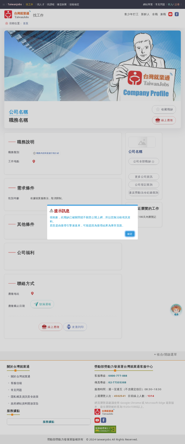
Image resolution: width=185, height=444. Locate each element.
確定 (130, 233)
